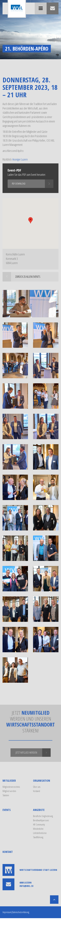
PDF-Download (18, 183)
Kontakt (8, 852)
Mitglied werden (9, 791)
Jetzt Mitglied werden (26, 752)
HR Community (39, 824)
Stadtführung (38, 837)
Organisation (41, 780)
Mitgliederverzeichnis (11, 786)
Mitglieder (9, 780)
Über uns (36, 786)
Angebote (39, 810)
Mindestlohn (38, 828)
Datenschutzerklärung (20, 912)
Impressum (7, 912)
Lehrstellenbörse (40, 833)
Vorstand (36, 791)
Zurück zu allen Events (27, 277)
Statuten (6, 795)
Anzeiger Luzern (20, 159)
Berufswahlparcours (41, 820)
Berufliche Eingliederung (43, 816)
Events (7, 810)
